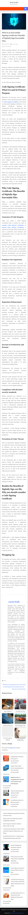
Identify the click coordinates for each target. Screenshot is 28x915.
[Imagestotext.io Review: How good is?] (6, 758)
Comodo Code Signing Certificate (13, 225)
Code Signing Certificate (11, 102)
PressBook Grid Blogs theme (17, 913)
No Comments (7, 46)
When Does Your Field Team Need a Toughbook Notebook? (17, 859)
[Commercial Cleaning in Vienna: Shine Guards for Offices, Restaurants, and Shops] (6, 881)
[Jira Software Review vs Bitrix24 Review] (6, 802)
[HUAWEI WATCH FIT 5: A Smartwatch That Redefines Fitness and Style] (6, 895)
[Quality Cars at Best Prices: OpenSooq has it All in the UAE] (6, 768)
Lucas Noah (15, 44)
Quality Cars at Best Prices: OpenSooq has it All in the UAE (17, 768)
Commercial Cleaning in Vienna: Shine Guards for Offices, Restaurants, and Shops (13, 831)
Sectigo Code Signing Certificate (13, 227)
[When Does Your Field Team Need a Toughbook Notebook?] (6, 859)
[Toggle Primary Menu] (25, 8)
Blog (5, 680)
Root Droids (14, 2)
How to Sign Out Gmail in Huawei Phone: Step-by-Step (17, 870)
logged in (12, 747)
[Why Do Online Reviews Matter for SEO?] (6, 793)
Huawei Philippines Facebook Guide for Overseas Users (16, 847)
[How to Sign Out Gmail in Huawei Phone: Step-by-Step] (6, 870)
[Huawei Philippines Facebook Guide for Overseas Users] (6, 847)
